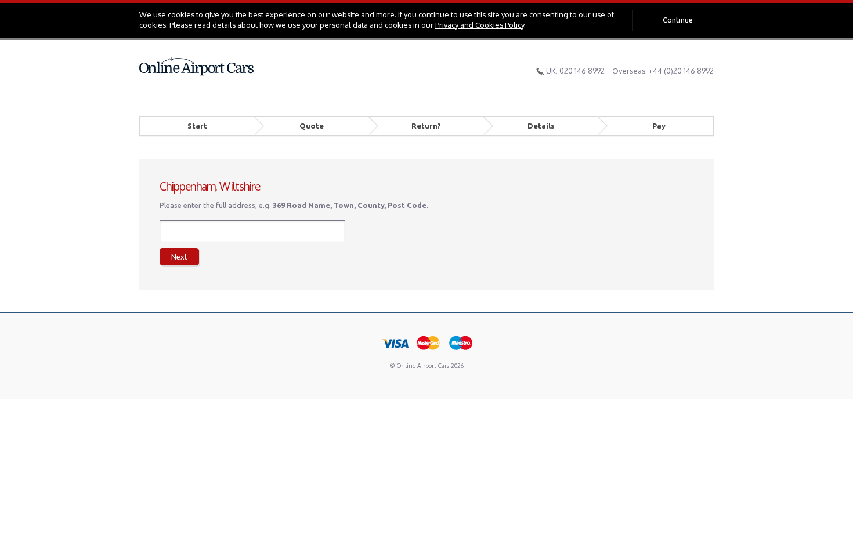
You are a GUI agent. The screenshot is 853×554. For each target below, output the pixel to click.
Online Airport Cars (196, 66)
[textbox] (252, 231)
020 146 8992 (582, 70)
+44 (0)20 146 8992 (681, 70)
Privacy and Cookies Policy (479, 25)
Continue (678, 20)
